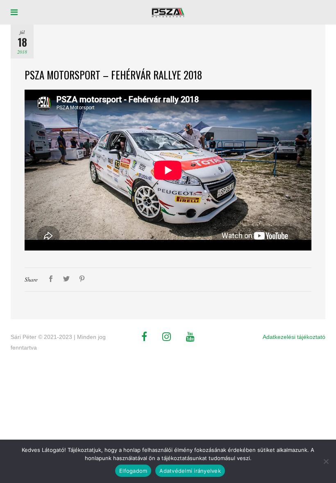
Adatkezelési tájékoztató (294, 337)
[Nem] (326, 461)
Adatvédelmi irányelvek (190, 470)
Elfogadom (133, 470)
